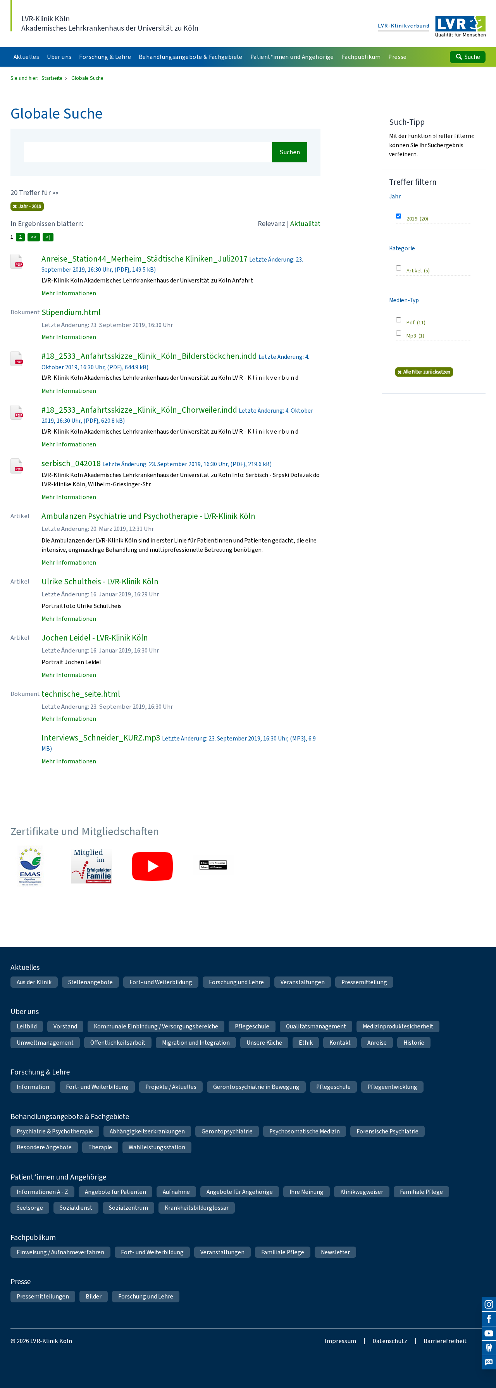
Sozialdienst (76, 1208)
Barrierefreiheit (445, 1340)
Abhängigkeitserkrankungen (147, 1131)
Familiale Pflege (421, 1192)
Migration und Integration (196, 1042)
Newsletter (335, 1252)
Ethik (306, 1042)
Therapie (100, 1147)
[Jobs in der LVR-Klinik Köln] (489, 1362)
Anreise (377, 1042)
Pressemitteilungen (43, 1296)
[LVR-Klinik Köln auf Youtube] (489, 1333)
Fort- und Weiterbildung (160, 982)
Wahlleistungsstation (157, 1147)
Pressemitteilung (364, 982)
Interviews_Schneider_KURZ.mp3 (100, 737)
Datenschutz (389, 1340)
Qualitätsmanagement (316, 1026)
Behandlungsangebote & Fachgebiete (69, 1116)
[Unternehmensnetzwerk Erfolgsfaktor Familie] (91, 866)
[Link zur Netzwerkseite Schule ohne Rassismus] (213, 866)
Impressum (340, 1340)
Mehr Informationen (68, 293)
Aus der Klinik (34, 982)
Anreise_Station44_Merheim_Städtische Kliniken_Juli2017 (144, 258)
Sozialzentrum (128, 1208)
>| (48, 237)
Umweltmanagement (45, 1042)
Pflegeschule (252, 1026)
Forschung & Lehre (40, 1072)
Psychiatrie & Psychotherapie (55, 1131)
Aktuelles (25, 967)
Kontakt (340, 1042)
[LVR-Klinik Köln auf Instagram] (489, 1304)
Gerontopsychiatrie (227, 1131)
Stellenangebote (90, 982)
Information (33, 1087)
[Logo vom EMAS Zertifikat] (31, 866)
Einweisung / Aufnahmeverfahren (60, 1252)
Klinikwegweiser (361, 1192)
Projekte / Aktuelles (170, 1087)
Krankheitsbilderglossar (197, 1208)
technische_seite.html (80, 694)
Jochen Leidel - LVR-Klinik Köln (94, 637)
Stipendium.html (71, 312)
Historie (413, 1042)
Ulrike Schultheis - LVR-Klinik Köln (99, 581)
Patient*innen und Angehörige (58, 1177)
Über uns (24, 1011)
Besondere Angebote (44, 1147)
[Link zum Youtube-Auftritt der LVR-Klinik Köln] (152, 866)
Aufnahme (176, 1192)
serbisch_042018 (71, 463)
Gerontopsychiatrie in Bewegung (256, 1087)
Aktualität (305, 223)
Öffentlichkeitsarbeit (117, 1042)
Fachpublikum (33, 1237)
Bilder (94, 1296)
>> (34, 237)
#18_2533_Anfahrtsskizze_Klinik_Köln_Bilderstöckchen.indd (149, 356)
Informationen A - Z (42, 1192)
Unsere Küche (264, 1042)
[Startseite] (432, 27)
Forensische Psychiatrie (387, 1131)
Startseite (52, 77)
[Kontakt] (489, 1348)
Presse (20, 1281)
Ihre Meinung (306, 1192)
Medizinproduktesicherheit (398, 1026)
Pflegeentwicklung (392, 1087)
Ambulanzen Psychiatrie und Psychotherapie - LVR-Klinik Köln (148, 516)
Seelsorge (30, 1208)
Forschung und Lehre (236, 982)
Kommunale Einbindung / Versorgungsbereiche (156, 1026)
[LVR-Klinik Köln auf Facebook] (489, 1319)
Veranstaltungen (303, 982)
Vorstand (65, 1026)
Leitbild (27, 1026)
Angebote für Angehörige (240, 1192)
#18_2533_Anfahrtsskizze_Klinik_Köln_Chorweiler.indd (139, 410)
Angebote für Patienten (115, 1192)
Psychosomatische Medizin (304, 1131)
